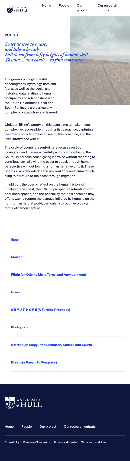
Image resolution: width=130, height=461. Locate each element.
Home (46, 5)
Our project (47, 426)
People (64, 5)
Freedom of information (36, 442)
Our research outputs (80, 426)
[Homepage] (18, 8)
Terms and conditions (93, 442)
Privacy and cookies (65, 442)
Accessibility (12, 442)
